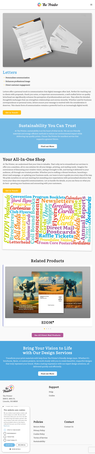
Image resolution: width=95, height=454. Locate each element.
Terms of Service (40, 437)
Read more (7, 426)
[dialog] (16, 429)
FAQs (51, 391)
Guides (52, 395)
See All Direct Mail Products (47, 335)
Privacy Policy (39, 430)
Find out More (47, 146)
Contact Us (68, 426)
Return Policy (39, 426)
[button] (91, 4)
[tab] (44, 328)
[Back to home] (47, 4)
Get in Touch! (12, 112)
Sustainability (39, 441)
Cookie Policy (39, 434)
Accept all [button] (9, 445)
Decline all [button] (22, 445)
